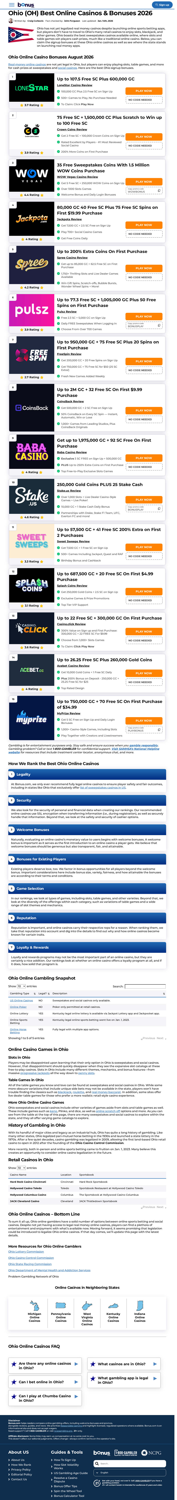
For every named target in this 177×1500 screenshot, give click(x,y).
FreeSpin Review (69, 354)
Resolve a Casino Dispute (65, 1479)
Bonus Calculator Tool (69, 1496)
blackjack (64, 1092)
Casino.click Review (71, 624)
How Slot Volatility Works (66, 1466)
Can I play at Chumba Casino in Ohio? (45, 1398)
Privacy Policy (21, 1469)
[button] (11, 4)
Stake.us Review (69, 490)
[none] (130, 1472)
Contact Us (19, 1479)
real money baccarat (106, 1092)
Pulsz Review (67, 311)
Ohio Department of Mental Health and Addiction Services (49, 1270)
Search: (118, 986)
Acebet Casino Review (73, 665)
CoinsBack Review (70, 401)
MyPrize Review (68, 713)
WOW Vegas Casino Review (77, 177)
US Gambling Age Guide (71, 1473)
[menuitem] (130, 1472)
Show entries (22, 986)
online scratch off (108, 1111)
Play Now (144, 91)
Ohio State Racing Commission (30, 1264)
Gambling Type (19, 993)
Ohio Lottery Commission (26, 1251)
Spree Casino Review (72, 257)
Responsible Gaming (71, 1425)
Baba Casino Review (72, 452)
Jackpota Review (69, 219)
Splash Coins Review (72, 585)
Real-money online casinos (27, 64)
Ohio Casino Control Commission (31, 1258)
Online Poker (18, 1006)
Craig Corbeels (35, 21)
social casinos (67, 68)
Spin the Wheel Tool (68, 1491)
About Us (17, 1460)
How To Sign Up (65, 1460)
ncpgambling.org (63, 1431)
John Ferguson (72, 21)
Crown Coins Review (72, 129)
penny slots (86, 1073)
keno (53, 1111)
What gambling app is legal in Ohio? (123, 1380)
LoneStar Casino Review (74, 85)
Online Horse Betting (18, 1031)
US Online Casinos (21, 1000)
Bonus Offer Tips (65, 1486)
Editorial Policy (21, 1474)
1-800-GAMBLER (142, 1481)
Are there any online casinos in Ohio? (45, 1365)
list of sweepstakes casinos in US (103, 787)
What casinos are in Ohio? (122, 1364)
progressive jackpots (35, 1073)
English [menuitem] (104, 1473)
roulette (78, 1092)
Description (60, 993)
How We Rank (21, 1464)
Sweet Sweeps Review (73, 541)
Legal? (43, 993)
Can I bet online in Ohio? (41, 1382)
